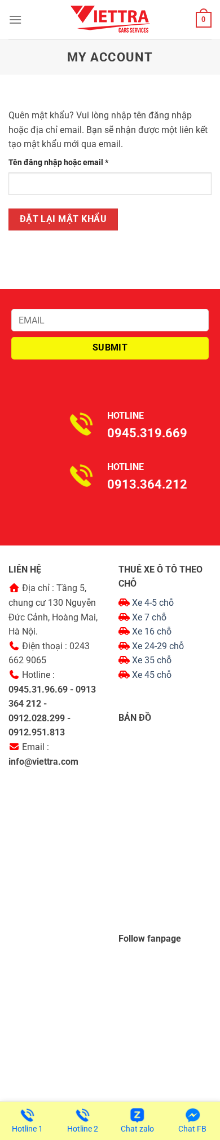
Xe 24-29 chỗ (158, 646)
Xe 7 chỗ (149, 617)
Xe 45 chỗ (151, 674)
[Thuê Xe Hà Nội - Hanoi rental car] (110, 20)
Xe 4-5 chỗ (153, 602)
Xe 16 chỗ (151, 631)
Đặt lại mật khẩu (63, 219)
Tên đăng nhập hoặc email (66, 163)
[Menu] (15, 19)
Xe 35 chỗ (151, 660)
